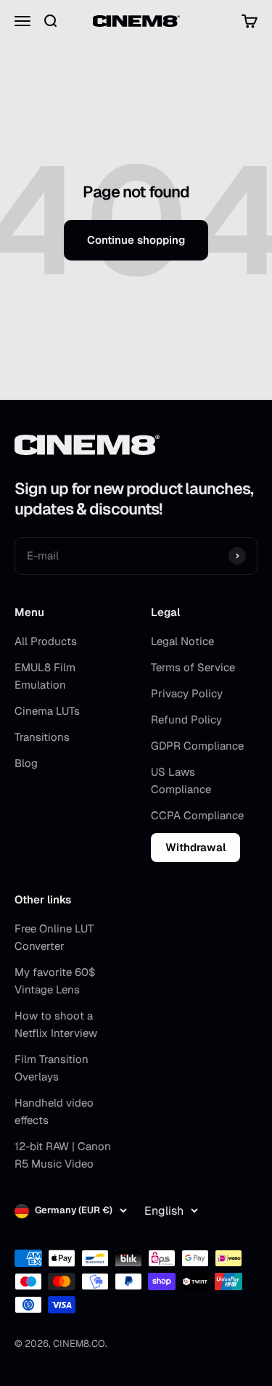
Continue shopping (136, 240)
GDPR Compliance (197, 746)
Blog (26, 763)
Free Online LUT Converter (54, 937)
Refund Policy (186, 719)
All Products (46, 641)
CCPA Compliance (197, 815)
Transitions (42, 737)
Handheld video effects (54, 1111)
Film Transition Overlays (51, 1067)
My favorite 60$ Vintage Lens (55, 980)
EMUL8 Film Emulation (45, 676)
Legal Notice (182, 641)
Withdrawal (195, 847)
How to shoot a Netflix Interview (56, 1024)
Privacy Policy (187, 693)
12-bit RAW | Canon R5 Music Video (63, 1154)
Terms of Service (193, 667)
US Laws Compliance (181, 780)
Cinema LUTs (47, 711)
